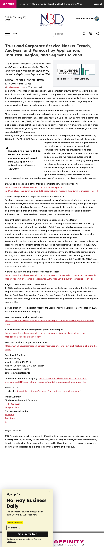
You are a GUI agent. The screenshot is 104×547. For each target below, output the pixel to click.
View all (98, 4)
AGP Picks (8, 4)
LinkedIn (9, 414)
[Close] (49, 492)
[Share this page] (97, 33)
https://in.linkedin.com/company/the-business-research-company (48, 391)
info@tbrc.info (12, 407)
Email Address (15, 522)
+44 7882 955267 (13, 404)
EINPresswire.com (15, 87)
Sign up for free (27, 534)
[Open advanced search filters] (90, 34)
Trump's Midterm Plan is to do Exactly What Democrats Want (47, 4)
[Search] (84, 34)
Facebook (10, 418)
